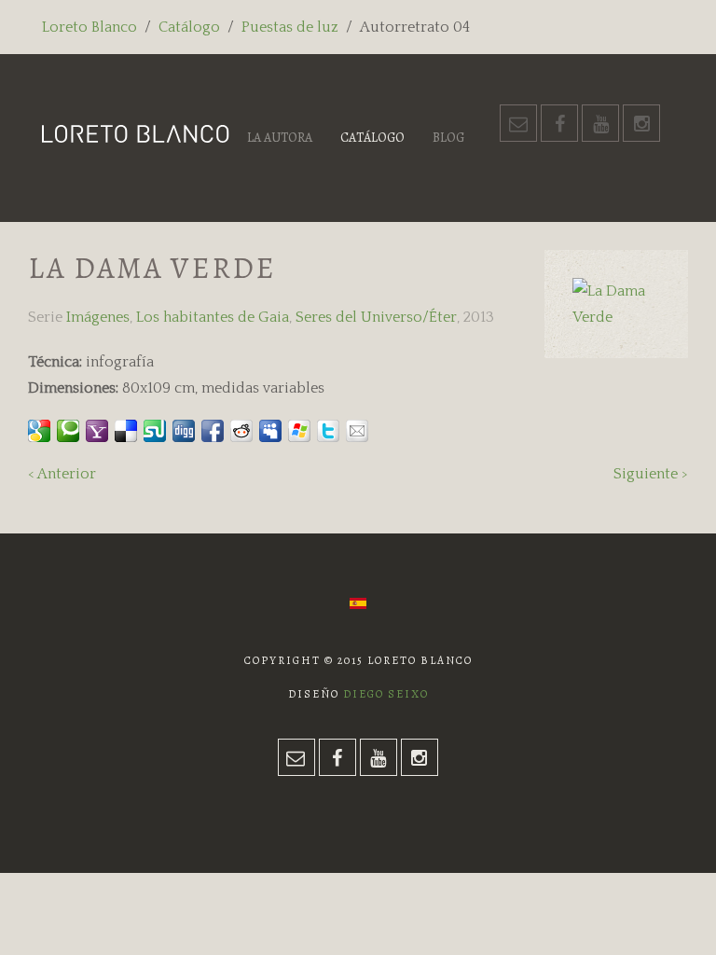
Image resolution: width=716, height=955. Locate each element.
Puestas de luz (289, 27)
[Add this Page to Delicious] (126, 431)
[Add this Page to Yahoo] (97, 431)
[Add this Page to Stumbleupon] (155, 431)
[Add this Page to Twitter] (328, 431)
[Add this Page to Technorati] (68, 431)
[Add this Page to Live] (299, 431)
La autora (279, 137)
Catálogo (189, 27)
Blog (448, 137)
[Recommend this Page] (357, 431)
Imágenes (98, 317)
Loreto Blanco (89, 27)
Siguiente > (650, 473)
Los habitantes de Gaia (212, 317)
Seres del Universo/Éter (376, 317)
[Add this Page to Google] (39, 431)
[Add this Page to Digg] (183, 431)
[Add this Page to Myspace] (270, 431)
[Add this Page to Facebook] (212, 431)
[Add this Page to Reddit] (241, 431)
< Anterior (62, 473)
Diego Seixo (386, 693)
